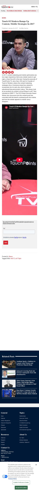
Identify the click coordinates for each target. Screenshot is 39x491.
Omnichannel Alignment (25, 429)
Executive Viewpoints (6, 423)
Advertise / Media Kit (24, 442)
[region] (19, 476)
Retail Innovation (23, 425)
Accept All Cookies (21, 487)
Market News (23, 416)
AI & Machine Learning (25, 423)
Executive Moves (23, 420)
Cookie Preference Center (21, 482)
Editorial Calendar (24, 440)
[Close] (36, 465)
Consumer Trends (24, 418)
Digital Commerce (24, 427)
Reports (3, 442)
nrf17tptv (18, 258)
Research (3, 440)
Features (3, 418)
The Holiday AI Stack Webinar (14, 10)
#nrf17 (13, 258)
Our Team (22, 437)
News (4, 18)
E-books (3, 444)
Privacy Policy (12, 478)
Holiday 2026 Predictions (29, 10)
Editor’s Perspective (5, 420)
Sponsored (3, 429)
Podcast (3, 425)
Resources (3, 427)
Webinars (3, 437)
